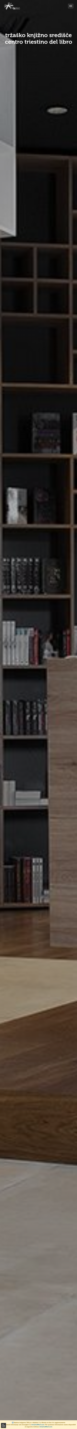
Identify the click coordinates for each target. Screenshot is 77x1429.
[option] (38, 714)
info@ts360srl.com (37, 1424)
